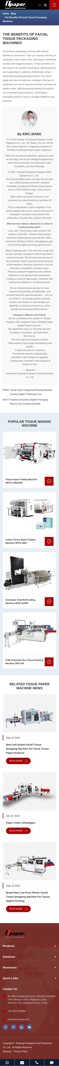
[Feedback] (51, 1062)
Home (6, 13)
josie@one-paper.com (18, 1019)
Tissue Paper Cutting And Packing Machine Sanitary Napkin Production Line (31, 392)
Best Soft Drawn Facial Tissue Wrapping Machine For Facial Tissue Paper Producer (27, 748)
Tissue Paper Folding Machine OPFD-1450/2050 (21, 481)
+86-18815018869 (17, 1011)
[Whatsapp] (7, 1062)
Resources (10, 967)
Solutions (9, 956)
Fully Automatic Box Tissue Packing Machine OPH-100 (24, 662)
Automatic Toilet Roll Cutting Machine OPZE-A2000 (20, 601)
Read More (16, 761)
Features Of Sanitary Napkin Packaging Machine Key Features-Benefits (29, 402)
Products (9, 945)
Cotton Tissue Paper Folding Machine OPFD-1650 (20, 541)
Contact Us (10, 988)
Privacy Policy (21, 1051)
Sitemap (7, 1051)
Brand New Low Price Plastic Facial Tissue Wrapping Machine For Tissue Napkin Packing (28, 896)
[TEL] (37, 1062)
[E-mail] (22, 1062)
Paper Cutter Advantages (20, 822)
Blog (13, 13)
